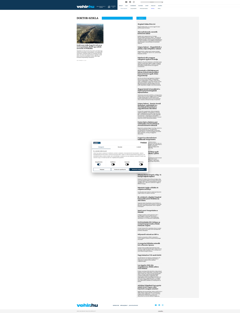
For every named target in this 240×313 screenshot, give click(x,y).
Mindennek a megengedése (138, 169)
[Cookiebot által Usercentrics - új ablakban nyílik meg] (141, 143)
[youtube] (126, 2)
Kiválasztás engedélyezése (120, 169)
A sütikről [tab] (139, 147)
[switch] (113, 164)
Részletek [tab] (120, 147)
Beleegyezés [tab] (101, 147)
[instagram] (134, 2)
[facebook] (130, 2)
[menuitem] (121, 5)
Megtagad (102, 169)
